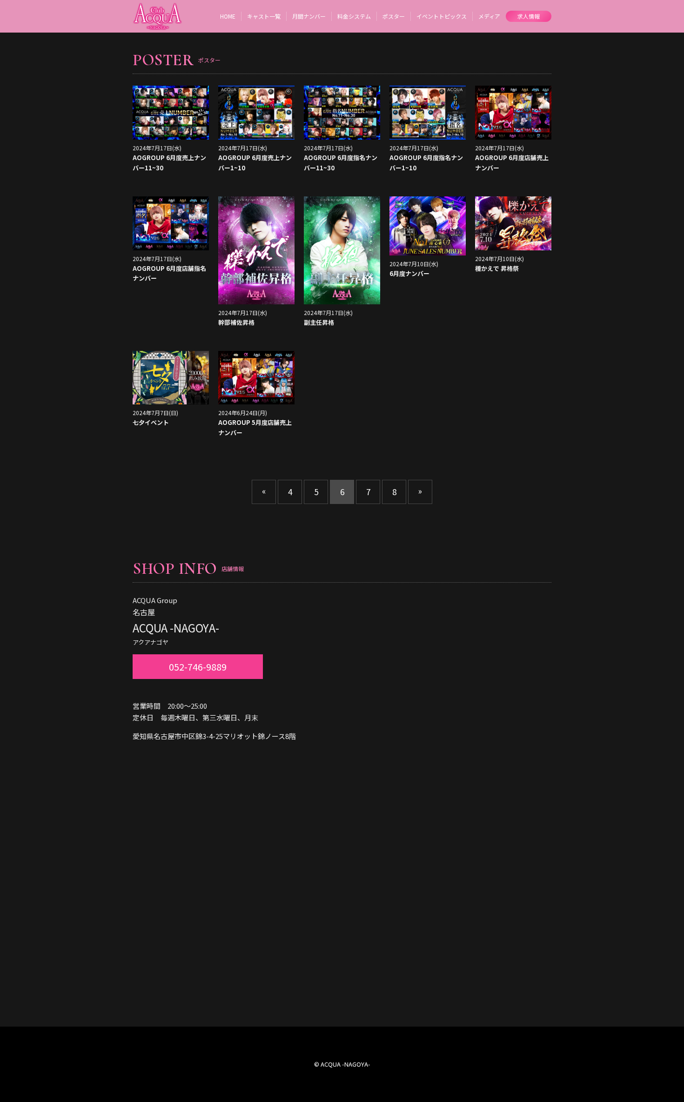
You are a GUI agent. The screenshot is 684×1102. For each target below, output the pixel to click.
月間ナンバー (309, 16)
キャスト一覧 (264, 16)
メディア (489, 16)
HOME (227, 16)
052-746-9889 (198, 666)
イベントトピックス (441, 16)
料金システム (354, 16)
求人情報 (528, 16)
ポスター (393, 16)
